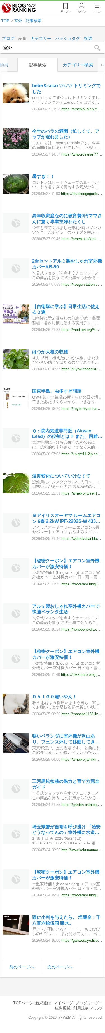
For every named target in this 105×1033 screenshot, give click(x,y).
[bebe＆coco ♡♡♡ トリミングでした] (16, 101)
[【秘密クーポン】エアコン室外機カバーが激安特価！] (16, 576)
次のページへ (60, 967)
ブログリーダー (89, 1003)
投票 (88, 38)
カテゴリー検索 (78, 65)
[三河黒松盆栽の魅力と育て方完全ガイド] (16, 797)
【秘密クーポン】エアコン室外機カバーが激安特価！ (65, 563)
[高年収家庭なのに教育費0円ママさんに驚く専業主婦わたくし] (16, 231)
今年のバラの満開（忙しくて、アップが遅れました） (65, 134)
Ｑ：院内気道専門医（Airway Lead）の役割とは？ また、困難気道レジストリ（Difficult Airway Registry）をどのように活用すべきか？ (67, 434)
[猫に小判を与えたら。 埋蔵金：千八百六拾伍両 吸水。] (16, 933)
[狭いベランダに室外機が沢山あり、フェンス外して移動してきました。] (16, 752)
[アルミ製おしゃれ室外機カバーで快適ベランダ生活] (16, 622)
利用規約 (81, 1008)
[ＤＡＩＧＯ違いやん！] (16, 712)
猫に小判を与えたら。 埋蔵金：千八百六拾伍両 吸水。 (66, 920)
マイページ (63, 1003)
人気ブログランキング (19, 8)
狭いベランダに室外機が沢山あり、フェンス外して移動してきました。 (65, 739)
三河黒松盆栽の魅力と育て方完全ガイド (65, 784)
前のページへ (21, 967)
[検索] (97, 47)
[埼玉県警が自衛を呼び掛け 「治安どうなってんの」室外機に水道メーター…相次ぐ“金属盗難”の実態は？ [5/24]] (16, 842)
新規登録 (43, 1003)
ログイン (81, 11)
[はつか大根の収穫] (16, 367)
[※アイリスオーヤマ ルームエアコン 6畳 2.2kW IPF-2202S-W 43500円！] (16, 531)
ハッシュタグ (67, 38)
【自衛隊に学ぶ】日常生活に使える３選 (65, 309)
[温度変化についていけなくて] (16, 492)
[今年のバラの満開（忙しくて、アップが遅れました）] (16, 147)
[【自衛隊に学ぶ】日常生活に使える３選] (16, 322)
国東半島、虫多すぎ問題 (56, 391)
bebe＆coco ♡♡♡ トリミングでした (66, 88)
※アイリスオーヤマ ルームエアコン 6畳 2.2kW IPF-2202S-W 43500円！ (66, 518)
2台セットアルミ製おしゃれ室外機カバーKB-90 (67, 264)
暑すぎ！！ (43, 176)
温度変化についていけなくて (61, 476)
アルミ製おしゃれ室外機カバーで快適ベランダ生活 (65, 609)
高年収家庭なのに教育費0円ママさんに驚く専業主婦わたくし (67, 218)
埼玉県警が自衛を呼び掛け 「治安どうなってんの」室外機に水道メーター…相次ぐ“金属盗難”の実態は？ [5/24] (66, 830)
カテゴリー (41, 38)
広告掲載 (63, 1008)
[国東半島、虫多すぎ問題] (16, 407)
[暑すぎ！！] (16, 192)
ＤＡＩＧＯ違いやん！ (54, 696)
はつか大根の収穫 (50, 351)
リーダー (66, 11)
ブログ (8, 38)
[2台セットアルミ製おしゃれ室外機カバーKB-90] (16, 277)
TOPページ (23, 1003)
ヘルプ (97, 1008)
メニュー (97, 11)
